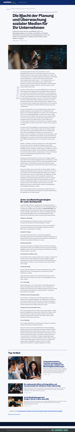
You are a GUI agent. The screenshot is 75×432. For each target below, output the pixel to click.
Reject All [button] (65, 430)
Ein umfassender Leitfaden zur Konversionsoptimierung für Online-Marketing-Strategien (40, 411)
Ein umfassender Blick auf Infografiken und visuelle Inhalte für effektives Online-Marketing (42, 385)
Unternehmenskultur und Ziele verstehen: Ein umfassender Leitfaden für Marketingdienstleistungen (53, 364)
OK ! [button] (52, 430)
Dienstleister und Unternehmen (14, 414)
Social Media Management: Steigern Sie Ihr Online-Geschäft (36, 398)
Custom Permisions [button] (58, 430)
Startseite (8, 9)
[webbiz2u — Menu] (73, 2)
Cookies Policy (48, 430)
